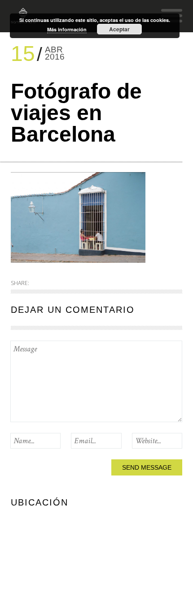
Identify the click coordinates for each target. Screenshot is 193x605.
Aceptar (119, 29)
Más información (67, 29)
